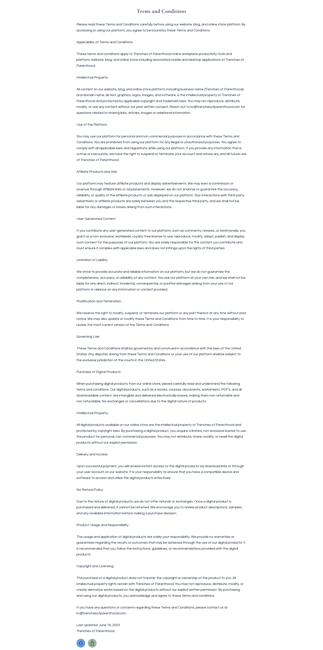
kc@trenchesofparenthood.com (101, 613)
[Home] (80, 643)
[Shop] (92, 643)
